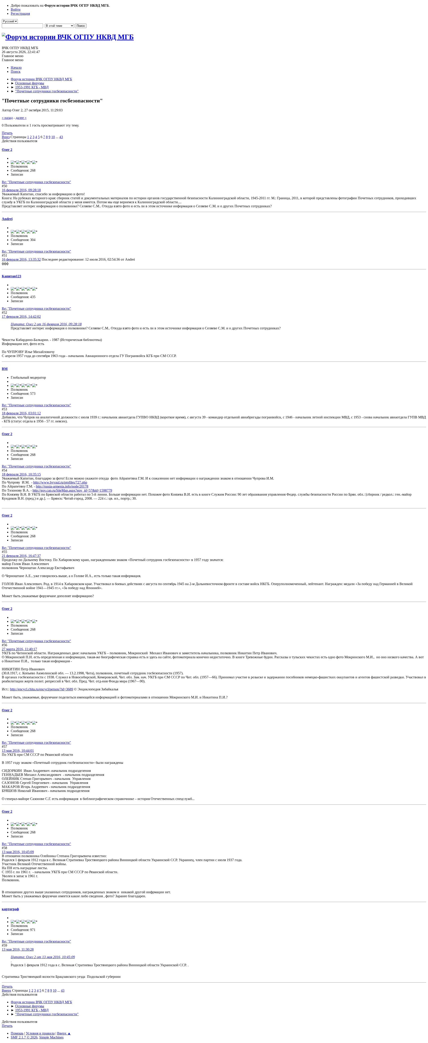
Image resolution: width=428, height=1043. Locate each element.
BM (5, 369)
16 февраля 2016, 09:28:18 (21, 190)
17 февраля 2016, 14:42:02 (21, 316)
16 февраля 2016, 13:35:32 (21, 259)
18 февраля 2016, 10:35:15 (21, 474)
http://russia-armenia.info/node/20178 (62, 486)
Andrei (7, 219)
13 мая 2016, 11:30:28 (18, 949)
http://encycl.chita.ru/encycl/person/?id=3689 (41, 689)
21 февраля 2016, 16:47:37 (21, 556)
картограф (10, 909)
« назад (7, 118)
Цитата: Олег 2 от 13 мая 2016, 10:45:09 (43, 957)
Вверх (6, 990)
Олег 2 (7, 150)
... (57, 137)
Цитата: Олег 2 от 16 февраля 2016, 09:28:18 (46, 324)
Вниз (6, 137)
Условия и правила (40, 1033)
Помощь (17, 1033)
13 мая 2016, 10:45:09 (18, 852)
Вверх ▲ (64, 1033)
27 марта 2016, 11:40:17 (19, 649)
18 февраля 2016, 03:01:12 (21, 413)
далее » (21, 118)
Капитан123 (11, 276)
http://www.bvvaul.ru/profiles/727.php (60, 482)
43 (61, 137)
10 (53, 137)
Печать (7, 133)
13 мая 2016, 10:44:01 (18, 750)
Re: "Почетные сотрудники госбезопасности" (36, 182)
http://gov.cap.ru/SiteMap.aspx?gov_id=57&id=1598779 (72, 490)
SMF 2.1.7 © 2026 (24, 1037)
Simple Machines (51, 1037)
